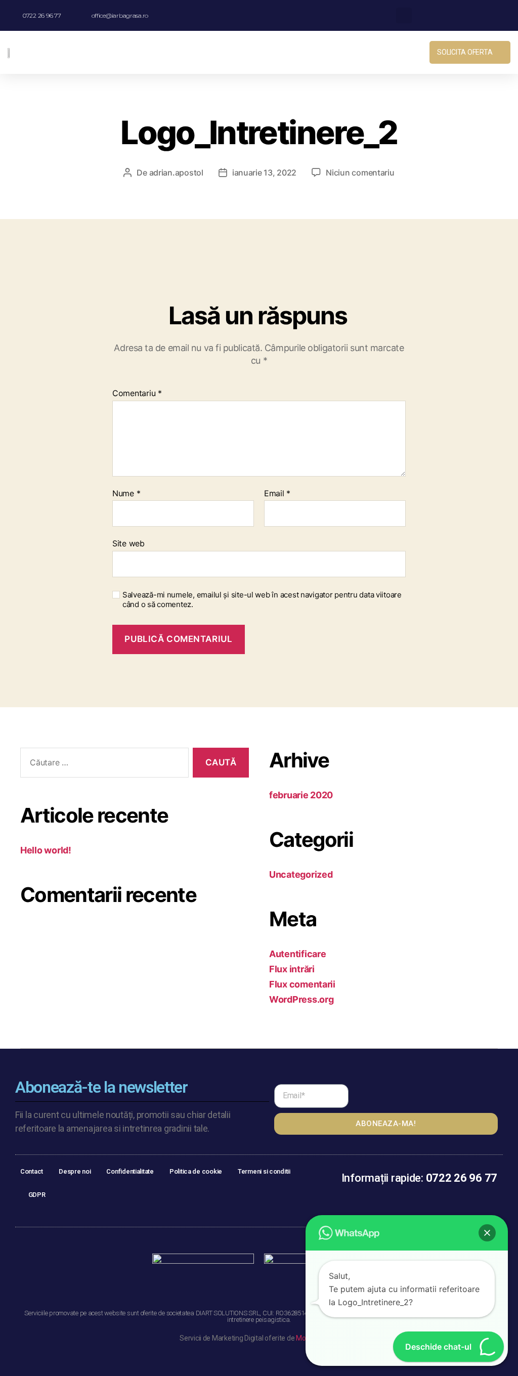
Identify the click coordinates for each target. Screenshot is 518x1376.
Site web (128, 543)
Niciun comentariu (360, 172)
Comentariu (137, 393)
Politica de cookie (195, 1171)
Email (277, 493)
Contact (31, 1171)
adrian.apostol (176, 172)
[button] (327, 52)
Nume (126, 493)
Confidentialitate (129, 1171)
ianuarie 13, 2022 (264, 172)
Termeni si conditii (264, 1171)
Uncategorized (301, 874)
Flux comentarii (302, 984)
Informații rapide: (419, 1178)
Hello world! (45, 850)
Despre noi (75, 1171)
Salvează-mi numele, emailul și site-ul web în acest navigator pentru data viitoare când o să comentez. (262, 599)
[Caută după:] (102, 765)
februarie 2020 (301, 795)
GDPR (37, 1194)
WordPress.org (301, 999)
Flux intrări (292, 969)
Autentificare (297, 954)
